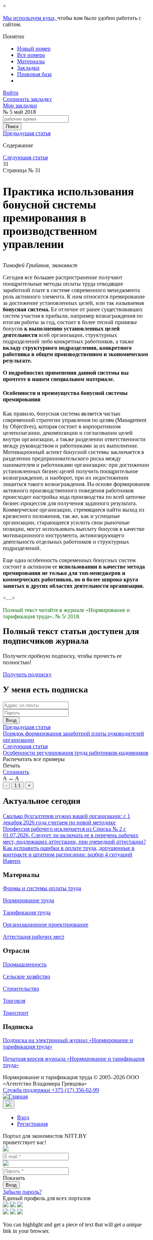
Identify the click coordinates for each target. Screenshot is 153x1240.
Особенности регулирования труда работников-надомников (75, 753)
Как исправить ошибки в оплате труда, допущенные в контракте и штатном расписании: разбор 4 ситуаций (68, 851)
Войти (11, 93)
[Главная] (15, 1096)
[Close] (8, 1104)
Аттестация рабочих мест (33, 937)
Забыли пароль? (22, 1192)
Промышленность (25, 964)
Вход (11, 720)
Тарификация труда (27, 912)
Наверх (12, 861)
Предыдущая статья (27, 133)
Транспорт (15, 1013)
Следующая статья (25, 157)
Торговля (14, 1001)
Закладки (28, 68)
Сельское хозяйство (26, 976)
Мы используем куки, (30, 18)
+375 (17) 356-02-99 (51, 1090)
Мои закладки (20, 105)
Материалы (31, 61)
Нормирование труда (28, 900)
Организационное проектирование (45, 925)
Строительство (21, 989)
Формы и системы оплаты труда (42, 888)
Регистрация (32, 1124)
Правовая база (34, 74)
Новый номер (34, 49)
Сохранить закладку (27, 99)
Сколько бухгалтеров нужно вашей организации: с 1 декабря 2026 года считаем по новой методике (66, 819)
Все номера (31, 55)
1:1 (17, 785)
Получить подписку (27, 674)
